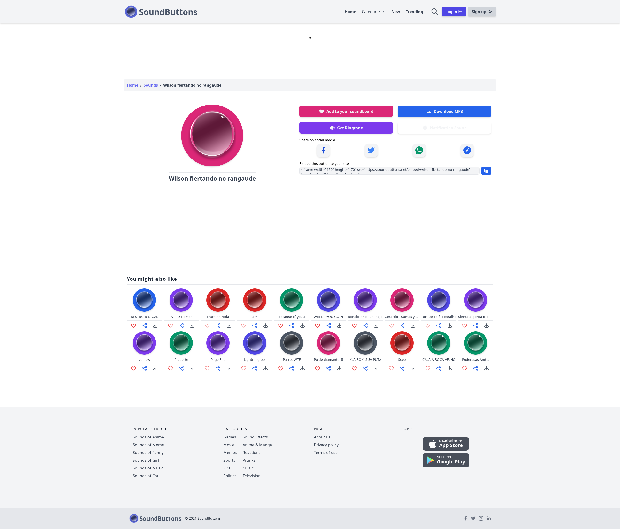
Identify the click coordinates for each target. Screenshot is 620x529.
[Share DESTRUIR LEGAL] (144, 325)
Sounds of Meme (148, 444)
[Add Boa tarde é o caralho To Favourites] (428, 325)
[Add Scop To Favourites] (391, 368)
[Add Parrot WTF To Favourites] (281, 368)
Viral (227, 468)
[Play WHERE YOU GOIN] (328, 300)
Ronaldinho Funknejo (365, 316)
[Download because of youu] (302, 325)
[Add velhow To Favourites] (133, 368)
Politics (229, 475)
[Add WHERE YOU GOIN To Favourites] (317, 325)
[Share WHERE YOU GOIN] (328, 325)
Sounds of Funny (148, 452)
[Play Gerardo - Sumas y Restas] (402, 300)
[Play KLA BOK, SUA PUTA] (365, 343)
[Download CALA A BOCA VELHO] (450, 368)
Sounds (151, 85)
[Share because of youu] (291, 325)
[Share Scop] (402, 368)
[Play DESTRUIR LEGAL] (144, 300)
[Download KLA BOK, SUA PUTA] (376, 368)
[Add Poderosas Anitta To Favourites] (465, 368)
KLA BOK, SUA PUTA (365, 359)
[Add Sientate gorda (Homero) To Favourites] (465, 325)
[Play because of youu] (291, 300)
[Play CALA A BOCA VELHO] (438, 343)
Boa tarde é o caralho (439, 316)
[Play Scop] (402, 343)
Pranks (249, 460)
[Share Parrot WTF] (291, 368)
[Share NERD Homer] (181, 325)
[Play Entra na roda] (218, 300)
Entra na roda (218, 316)
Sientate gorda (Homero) (478, 316)
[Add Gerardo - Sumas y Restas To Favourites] (391, 325)
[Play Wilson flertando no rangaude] (212, 135)
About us (322, 437)
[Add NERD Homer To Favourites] (170, 325)
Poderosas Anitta (475, 359)
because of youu (291, 316)
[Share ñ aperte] (181, 368)
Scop (402, 359)
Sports (229, 460)
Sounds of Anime (148, 437)
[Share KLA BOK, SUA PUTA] (365, 368)
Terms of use (326, 452)
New (395, 11)
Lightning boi (255, 359)
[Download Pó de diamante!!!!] (339, 368)
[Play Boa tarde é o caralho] (438, 300)
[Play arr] (254, 300)
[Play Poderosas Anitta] (475, 343)
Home (350, 11)
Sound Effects (255, 437)
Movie (228, 444)
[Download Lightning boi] (266, 368)
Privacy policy (326, 444)
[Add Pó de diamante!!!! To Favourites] (317, 368)
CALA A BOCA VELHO (439, 359)
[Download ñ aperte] (192, 368)
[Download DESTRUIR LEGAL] (155, 325)
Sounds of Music (148, 468)
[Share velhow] (144, 368)
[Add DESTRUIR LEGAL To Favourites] (133, 325)
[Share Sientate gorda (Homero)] (476, 325)
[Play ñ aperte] (181, 343)
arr (254, 316)
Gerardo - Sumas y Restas (405, 316)
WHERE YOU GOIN (328, 316)
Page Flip (218, 359)
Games (229, 437)
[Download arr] (266, 325)
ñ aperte (181, 359)
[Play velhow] (144, 343)
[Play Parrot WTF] (291, 343)
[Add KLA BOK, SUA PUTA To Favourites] (354, 368)
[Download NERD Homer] (192, 325)
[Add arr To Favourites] (244, 325)
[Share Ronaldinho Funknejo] (365, 325)
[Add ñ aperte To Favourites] (170, 368)
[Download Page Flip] (229, 368)
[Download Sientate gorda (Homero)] (486, 325)
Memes (230, 452)
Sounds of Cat (145, 475)
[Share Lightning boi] (255, 368)
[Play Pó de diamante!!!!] (328, 343)
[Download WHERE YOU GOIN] (339, 325)
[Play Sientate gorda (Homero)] (475, 300)
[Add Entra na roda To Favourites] (207, 325)
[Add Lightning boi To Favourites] (244, 368)
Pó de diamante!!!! (328, 359)
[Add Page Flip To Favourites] (207, 368)
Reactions (252, 452)
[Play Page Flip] (218, 343)
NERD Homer (181, 316)
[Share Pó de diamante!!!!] (328, 368)
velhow (144, 359)
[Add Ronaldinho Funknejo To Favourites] (354, 325)
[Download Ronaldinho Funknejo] (376, 325)
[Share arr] (255, 325)
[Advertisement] (310, 228)
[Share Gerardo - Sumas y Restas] (402, 325)
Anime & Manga (257, 444)
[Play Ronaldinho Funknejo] (365, 300)
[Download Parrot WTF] (302, 368)
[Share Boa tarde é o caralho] (439, 325)
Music (248, 468)
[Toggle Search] (435, 11)
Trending (414, 11)
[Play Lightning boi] (254, 343)
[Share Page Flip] (218, 368)
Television (252, 475)
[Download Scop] (413, 368)
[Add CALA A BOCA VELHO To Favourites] (428, 368)
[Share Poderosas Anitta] (476, 368)
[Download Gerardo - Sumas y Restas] (413, 325)
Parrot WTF (292, 359)
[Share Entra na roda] (218, 325)
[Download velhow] (155, 368)
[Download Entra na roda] (229, 325)
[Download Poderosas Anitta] (486, 368)
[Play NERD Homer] (181, 300)
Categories (372, 11)
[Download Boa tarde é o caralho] (450, 325)
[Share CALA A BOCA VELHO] (439, 368)
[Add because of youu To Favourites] (281, 325)
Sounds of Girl (146, 460)
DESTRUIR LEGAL (144, 316)
